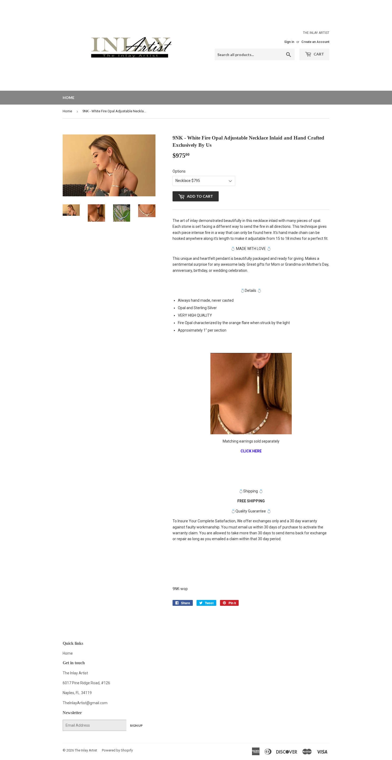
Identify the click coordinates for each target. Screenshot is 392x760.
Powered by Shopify (117, 750)
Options (179, 171)
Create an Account (315, 42)
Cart (318, 54)
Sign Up (136, 725)
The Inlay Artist (86, 750)
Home (68, 97)
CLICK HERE (251, 451)
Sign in (289, 42)
